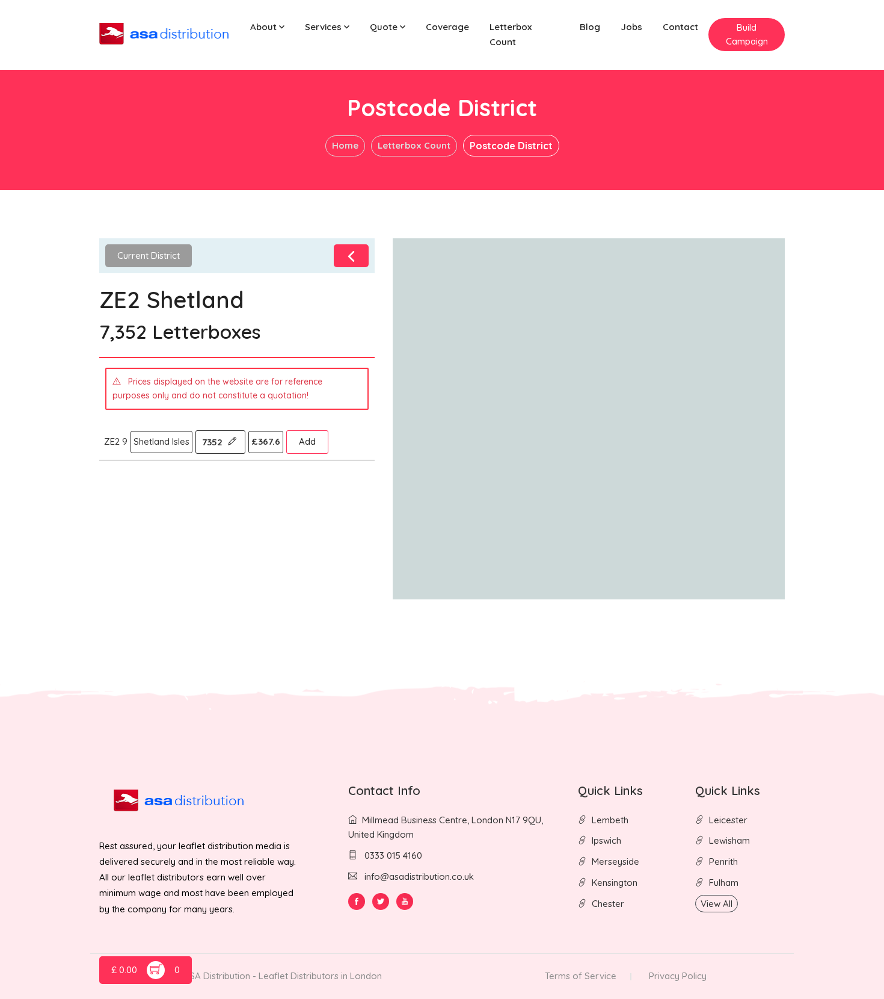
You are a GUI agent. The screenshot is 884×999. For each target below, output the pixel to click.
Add (307, 441)
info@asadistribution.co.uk (419, 876)
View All (716, 903)
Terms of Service (580, 976)
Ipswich (606, 840)
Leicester (728, 820)
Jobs (631, 26)
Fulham (723, 882)
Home (345, 145)
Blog (590, 26)
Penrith (723, 861)
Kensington (614, 882)
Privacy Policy (678, 976)
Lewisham (729, 840)
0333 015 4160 (392, 855)
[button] (267, 27)
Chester (608, 903)
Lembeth (610, 820)
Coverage (447, 26)
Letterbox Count (511, 34)
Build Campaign (747, 34)
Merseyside (615, 861)
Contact (680, 26)
